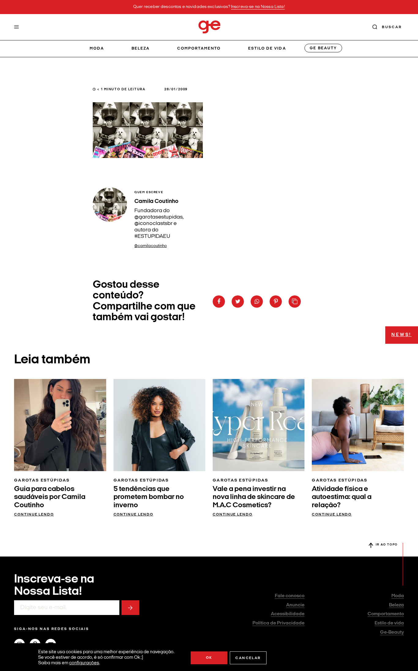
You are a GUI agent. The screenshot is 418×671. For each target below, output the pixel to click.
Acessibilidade (287, 614)
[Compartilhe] (295, 301)
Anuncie (295, 605)
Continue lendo (34, 514)
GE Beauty (323, 48)
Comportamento (199, 49)
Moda (97, 49)
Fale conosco (289, 596)
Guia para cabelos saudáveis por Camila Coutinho (49, 497)
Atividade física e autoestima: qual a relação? (341, 497)
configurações (84, 663)
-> (130, 607)
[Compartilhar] (219, 301)
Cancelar (248, 658)
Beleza (141, 49)
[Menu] (16, 26)
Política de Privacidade (278, 623)
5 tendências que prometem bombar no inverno (149, 497)
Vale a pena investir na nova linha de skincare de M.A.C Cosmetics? (254, 497)
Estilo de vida (267, 49)
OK (209, 658)
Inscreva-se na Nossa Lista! (258, 7)
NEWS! (401, 335)
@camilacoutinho (150, 246)
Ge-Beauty (392, 632)
